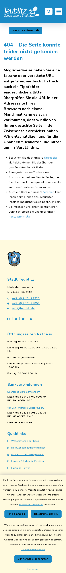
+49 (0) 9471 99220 (26, 298)
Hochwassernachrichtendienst (28, 447)
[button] (48, 11)
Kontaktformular (20, 216)
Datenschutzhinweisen (31, 504)
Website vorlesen (24, 30)
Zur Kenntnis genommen (33, 559)
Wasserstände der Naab (25, 441)
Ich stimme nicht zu (46, 514)
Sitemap (48, 192)
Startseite (51, 157)
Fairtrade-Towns (20, 468)
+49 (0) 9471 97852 (26, 303)
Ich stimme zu (16, 514)
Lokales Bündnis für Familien (27, 461)
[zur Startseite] (22, 11)
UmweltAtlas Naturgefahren (27, 454)
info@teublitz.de (23, 308)
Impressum (33, 569)
